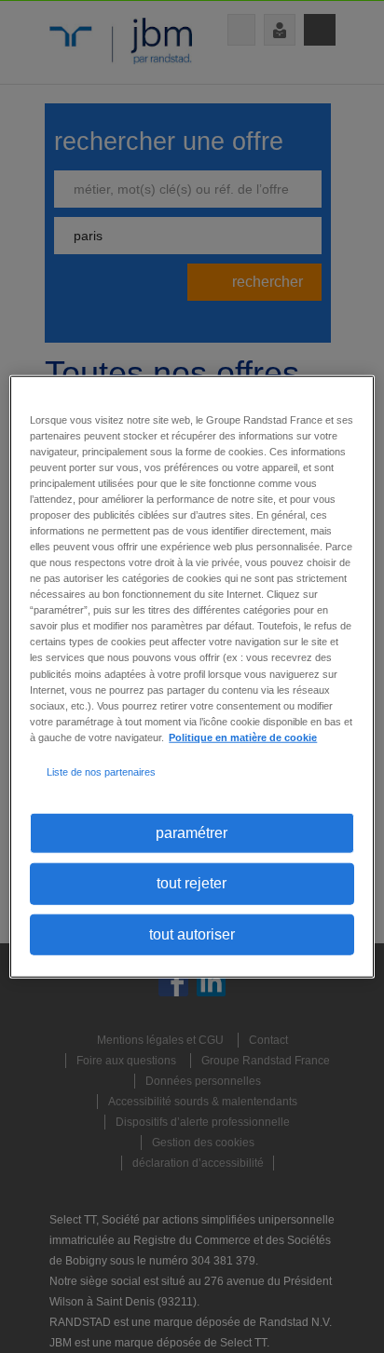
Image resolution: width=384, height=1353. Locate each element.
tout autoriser (192, 933)
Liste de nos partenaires (101, 772)
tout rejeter (191, 883)
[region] (191, 676)
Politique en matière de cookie (243, 736)
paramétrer (191, 833)
